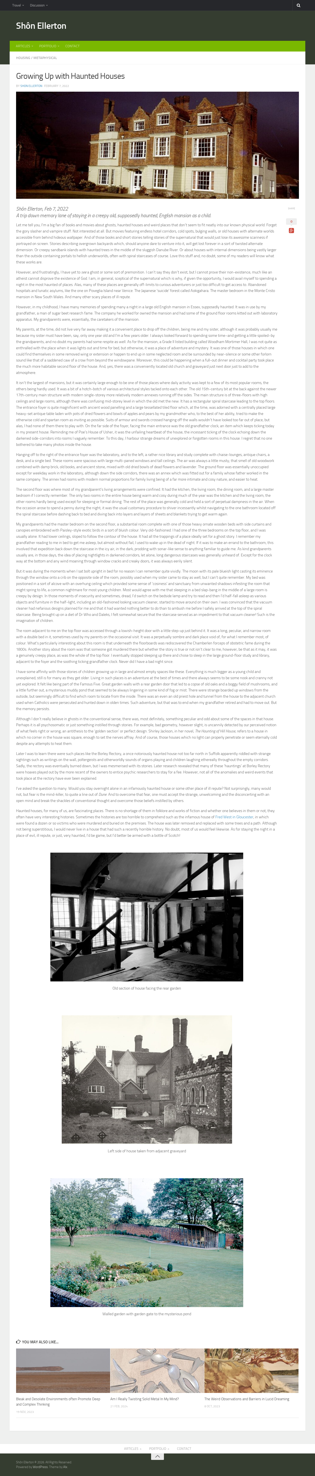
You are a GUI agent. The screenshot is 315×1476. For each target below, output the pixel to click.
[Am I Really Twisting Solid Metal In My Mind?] (157, 1370)
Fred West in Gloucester (234, 817)
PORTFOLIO (47, 46)
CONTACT (72, 46)
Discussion (37, 5)
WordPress (40, 1467)
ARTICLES (23, 46)
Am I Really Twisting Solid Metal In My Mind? (144, 1399)
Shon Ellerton (31, 86)
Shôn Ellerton (41, 25)
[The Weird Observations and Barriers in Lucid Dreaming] (251, 1370)
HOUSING (23, 58)
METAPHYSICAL (45, 58)
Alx (65, 1467)
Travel (16, 5)
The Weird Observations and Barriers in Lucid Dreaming (246, 1399)
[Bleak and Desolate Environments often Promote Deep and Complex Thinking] (63, 1370)
